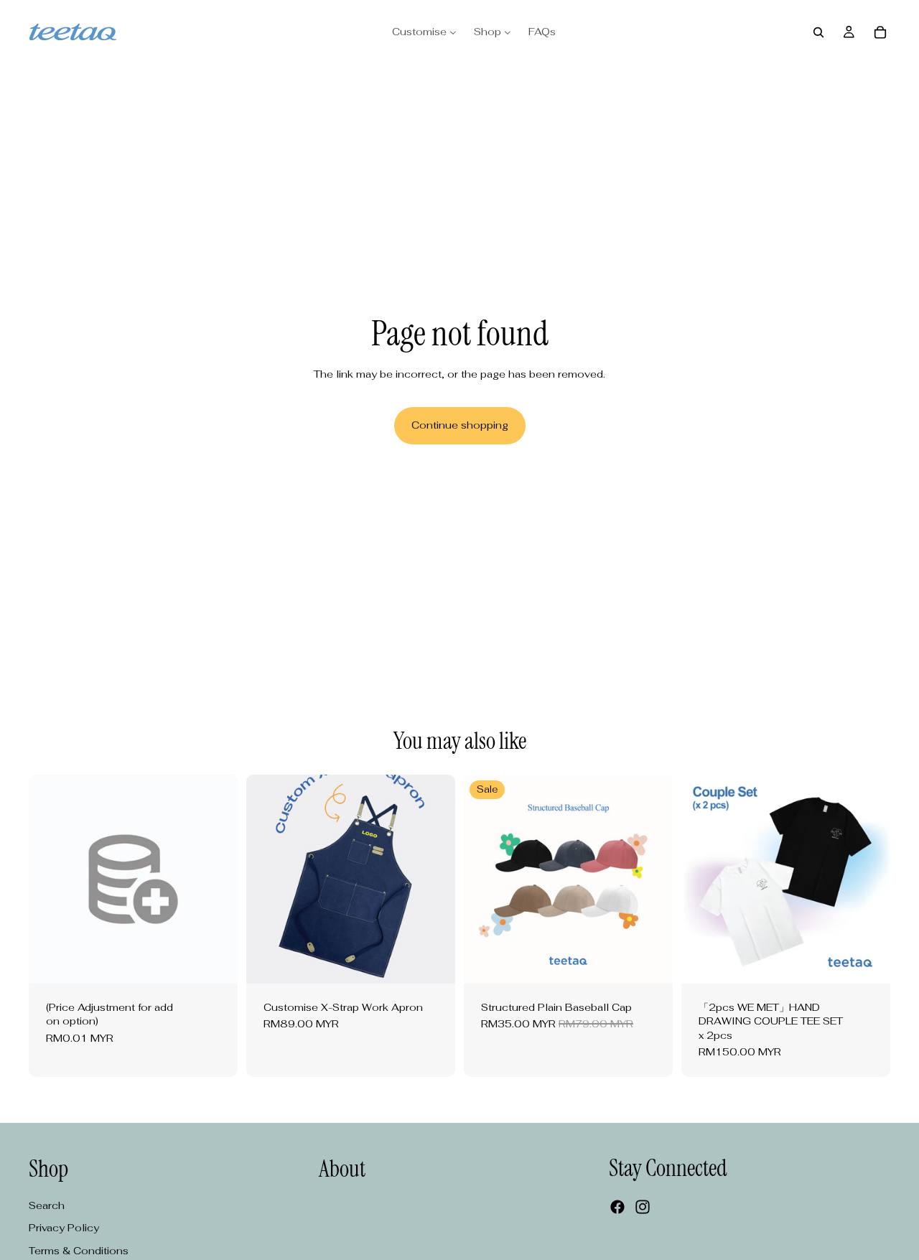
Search (47, 1205)
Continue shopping (459, 425)
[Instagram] (642, 1206)
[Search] (818, 32)
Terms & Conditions (79, 1250)
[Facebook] (617, 1206)
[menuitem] (424, 32)
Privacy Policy (64, 1227)
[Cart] (880, 32)
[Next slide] (433, 879)
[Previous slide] (267, 879)
